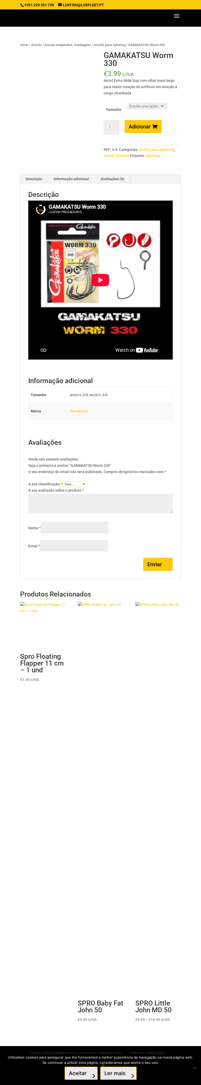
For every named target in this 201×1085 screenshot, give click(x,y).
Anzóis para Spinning (109, 45)
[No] (194, 1068)
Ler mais (115, 1073)
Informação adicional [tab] (71, 179)
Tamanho (113, 109)
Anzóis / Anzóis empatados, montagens (61, 45)
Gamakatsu (79, 411)
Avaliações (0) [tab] (112, 179)
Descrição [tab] (34, 179)
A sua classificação (45, 484)
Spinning (153, 156)
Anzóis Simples (116, 156)
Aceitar (78, 1073)
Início (24, 45)
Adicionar (140, 126)
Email (34, 546)
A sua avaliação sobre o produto (56, 490)
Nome (34, 528)
